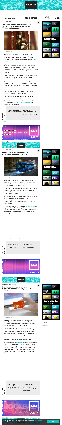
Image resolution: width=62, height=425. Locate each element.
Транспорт (14, 22)
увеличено (19, 342)
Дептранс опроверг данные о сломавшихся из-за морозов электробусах (14, 247)
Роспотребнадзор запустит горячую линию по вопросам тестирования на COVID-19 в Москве (30, 387)
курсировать (31, 206)
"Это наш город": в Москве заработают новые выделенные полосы (28, 247)
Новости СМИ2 (5, 141)
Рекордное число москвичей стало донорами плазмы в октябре (13, 387)
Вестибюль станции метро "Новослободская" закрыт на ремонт (15, 111)
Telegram (34, 59)
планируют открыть (26, 102)
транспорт (6, 121)
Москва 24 (31, 18)
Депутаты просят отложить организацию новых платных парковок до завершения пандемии (30, 112)
